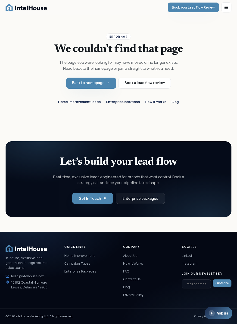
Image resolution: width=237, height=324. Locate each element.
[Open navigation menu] (226, 7)
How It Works (133, 263)
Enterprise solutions (123, 101)
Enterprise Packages (80, 271)
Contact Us (132, 279)
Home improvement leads (79, 101)
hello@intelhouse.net (27, 276)
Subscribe (222, 283)
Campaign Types (77, 263)
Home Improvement (79, 255)
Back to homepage (88, 82)
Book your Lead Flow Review (193, 7)
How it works (155, 101)
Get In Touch (90, 198)
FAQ (126, 271)
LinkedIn (188, 255)
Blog (175, 101)
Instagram (189, 263)
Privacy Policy (133, 295)
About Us (130, 255)
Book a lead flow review (145, 82)
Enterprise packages (140, 198)
